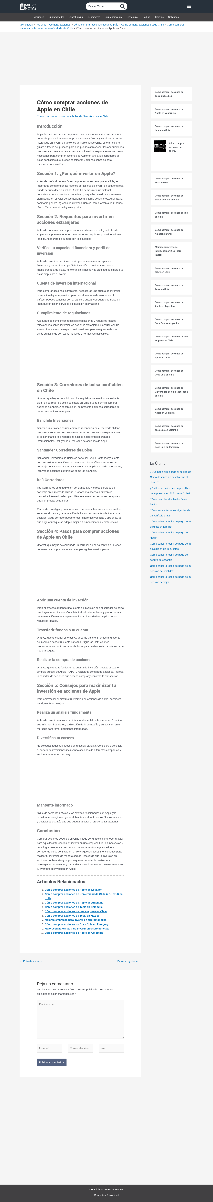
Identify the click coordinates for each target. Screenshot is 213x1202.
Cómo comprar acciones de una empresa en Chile (76, 911)
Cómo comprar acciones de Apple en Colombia (74, 932)
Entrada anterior (31, 961)
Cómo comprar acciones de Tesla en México (72, 915)
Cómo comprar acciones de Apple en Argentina (74, 902)
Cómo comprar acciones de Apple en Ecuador (73, 889)
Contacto (99, 1195)
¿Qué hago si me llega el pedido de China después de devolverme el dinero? (170, 477)
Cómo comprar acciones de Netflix (177, 147)
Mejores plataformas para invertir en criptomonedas (77, 928)
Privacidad (113, 1195)
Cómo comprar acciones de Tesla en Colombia (74, 907)
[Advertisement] (106, 53)
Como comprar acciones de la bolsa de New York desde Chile (72, 116)
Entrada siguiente (129, 961)
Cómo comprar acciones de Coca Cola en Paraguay (77, 924)
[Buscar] (123, 6)
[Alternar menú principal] (189, 6)
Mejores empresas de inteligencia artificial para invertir (168, 251)
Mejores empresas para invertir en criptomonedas (75, 919)
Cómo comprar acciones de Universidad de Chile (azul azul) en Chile (171, 392)
